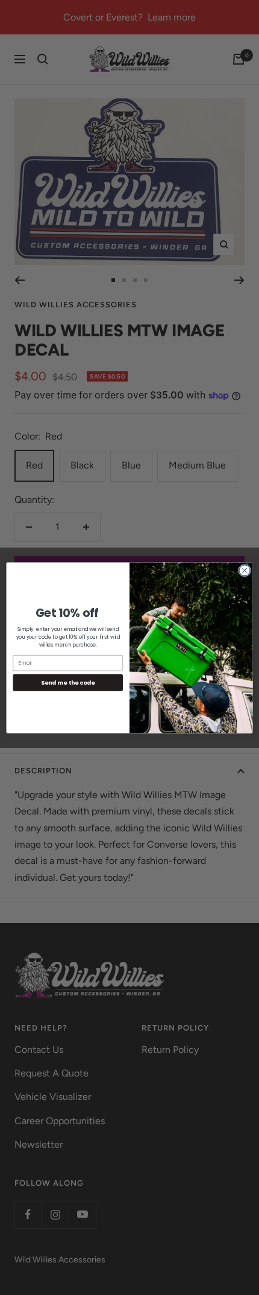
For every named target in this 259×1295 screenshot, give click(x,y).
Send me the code (68, 682)
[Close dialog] (244, 569)
